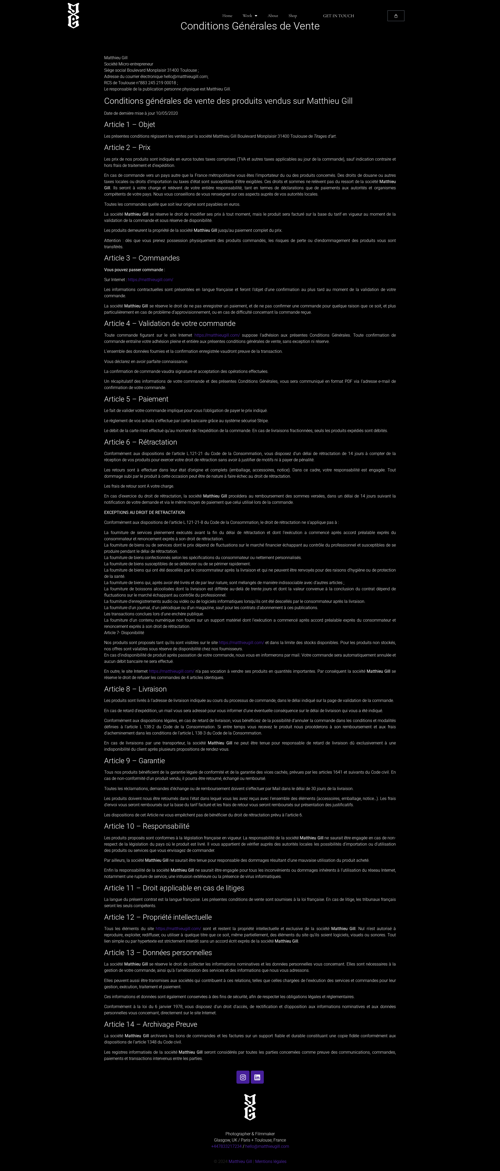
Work (247, 15)
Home (227, 15)
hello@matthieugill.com (267, 1146)
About (273, 15)
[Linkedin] (257, 1077)
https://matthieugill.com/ (150, 279)
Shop (293, 15)
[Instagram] (242, 1077)
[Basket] (396, 15)
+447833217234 (226, 1146)
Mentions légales (270, 1161)
